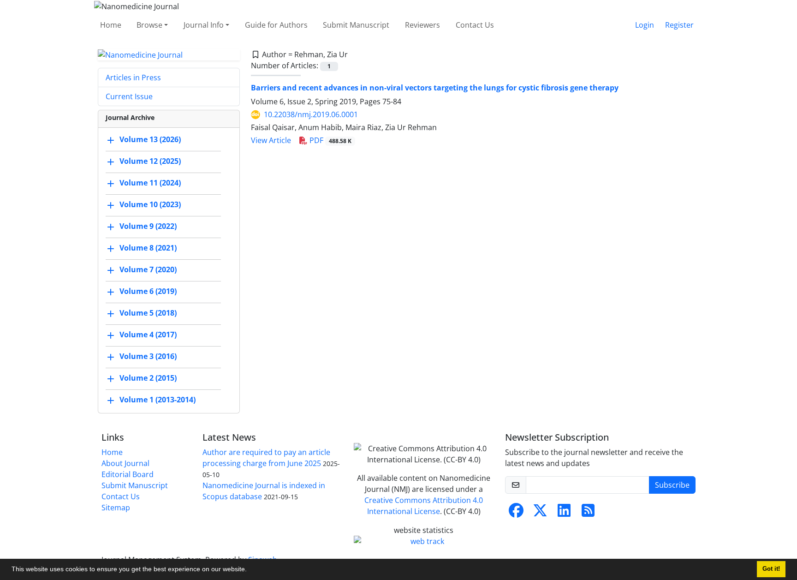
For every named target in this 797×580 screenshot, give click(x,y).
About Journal (125, 463)
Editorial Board (127, 474)
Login (644, 25)
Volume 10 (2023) (150, 205)
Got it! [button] (771, 569)
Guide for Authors (276, 25)
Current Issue (129, 96)
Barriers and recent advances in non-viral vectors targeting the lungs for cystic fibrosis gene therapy (435, 88)
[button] (250, 570)
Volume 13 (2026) (150, 140)
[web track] (424, 541)
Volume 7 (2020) (148, 270)
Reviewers (422, 25)
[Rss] (588, 513)
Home (110, 25)
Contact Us (475, 25)
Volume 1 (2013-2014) (157, 400)
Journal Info (204, 25)
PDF (329, 140)
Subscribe (672, 485)
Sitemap (115, 507)
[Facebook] (516, 513)
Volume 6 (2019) (148, 292)
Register (679, 25)
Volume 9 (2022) (148, 226)
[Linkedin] (564, 513)
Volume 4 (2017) (148, 335)
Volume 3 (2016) (148, 357)
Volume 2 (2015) (148, 378)
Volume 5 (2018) (148, 313)
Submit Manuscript (356, 25)
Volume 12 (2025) (150, 161)
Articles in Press (133, 77)
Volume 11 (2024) (150, 183)
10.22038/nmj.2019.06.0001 (311, 114)
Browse (149, 25)
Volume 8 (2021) (148, 248)
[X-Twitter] (540, 513)
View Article (271, 140)
